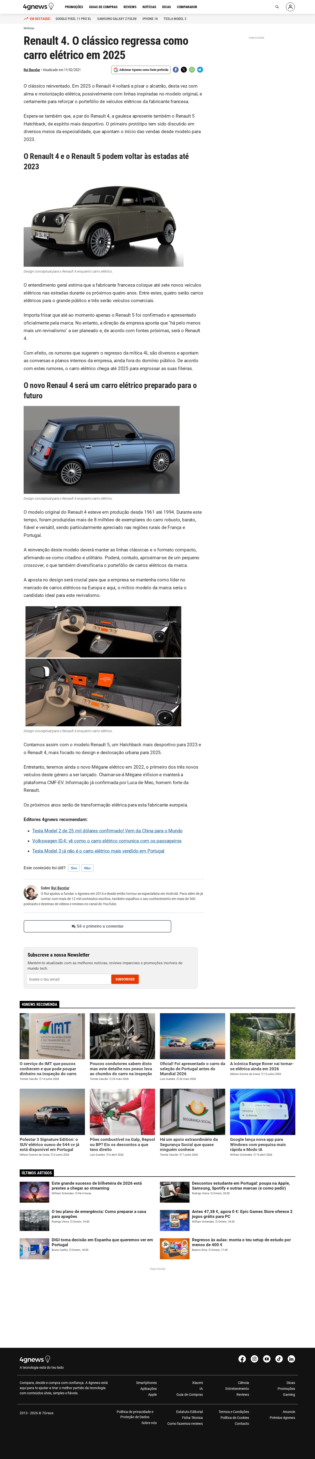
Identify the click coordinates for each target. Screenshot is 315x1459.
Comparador (187, 7)
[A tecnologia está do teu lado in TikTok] (279, 1359)
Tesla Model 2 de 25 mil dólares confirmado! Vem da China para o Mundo (107, 831)
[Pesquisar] (277, 7)
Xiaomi (197, 1383)
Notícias (149, 7)
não (87, 868)
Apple (152, 1395)
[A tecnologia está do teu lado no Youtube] (266, 1359)
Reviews (130, 7)
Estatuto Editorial (189, 1412)
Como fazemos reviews (185, 1424)
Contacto (242, 1424)
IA (201, 1389)
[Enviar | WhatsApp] (192, 70)
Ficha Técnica (192, 1418)
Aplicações (148, 1389)
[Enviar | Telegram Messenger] (200, 70)
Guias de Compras (103, 7)
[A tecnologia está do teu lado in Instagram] (254, 1359)
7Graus (47, 1413)
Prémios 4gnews (282, 1418)
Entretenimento (237, 1389)
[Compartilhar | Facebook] (176, 70)
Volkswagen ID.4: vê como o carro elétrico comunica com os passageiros (107, 841)
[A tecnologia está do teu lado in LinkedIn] (291, 1359)
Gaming (289, 1395)
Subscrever (125, 979)
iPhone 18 (150, 19)
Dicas (166, 7)
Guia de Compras (189, 1395)
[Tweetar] (184, 70)
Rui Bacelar (32, 70)
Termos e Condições (234, 1412)
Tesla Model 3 (175, 19)
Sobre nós (149, 1423)
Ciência (243, 1383)
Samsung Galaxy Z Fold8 (117, 19)
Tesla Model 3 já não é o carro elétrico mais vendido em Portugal (98, 851)
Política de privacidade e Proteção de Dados (135, 1414)
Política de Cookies (234, 1418)
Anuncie (289, 1412)
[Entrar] (290, 6)
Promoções (74, 7)
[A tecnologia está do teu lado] (39, 6)
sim (74, 868)
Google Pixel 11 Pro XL (73, 19)
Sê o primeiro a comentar (100, 926)
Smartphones (146, 1383)
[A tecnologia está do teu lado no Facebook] (242, 1359)
